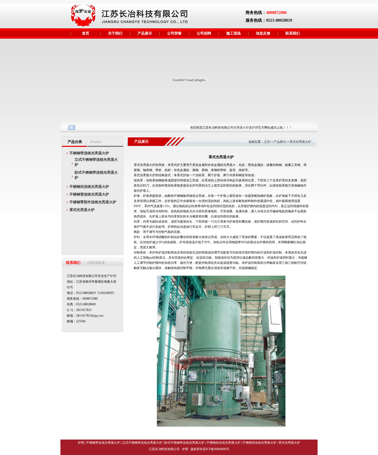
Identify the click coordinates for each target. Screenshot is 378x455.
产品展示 (280, 142)
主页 (267, 142)
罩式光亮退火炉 (300, 142)
